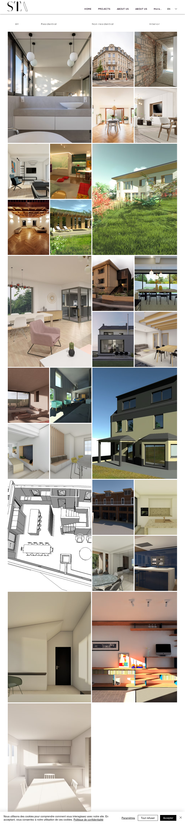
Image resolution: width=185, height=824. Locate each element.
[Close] (180, 818)
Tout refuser (148, 818)
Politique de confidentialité (88, 819)
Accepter (168, 818)
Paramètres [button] (128, 818)
